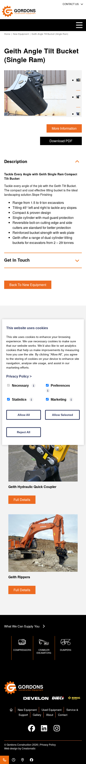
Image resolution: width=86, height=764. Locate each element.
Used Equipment (52, 710)
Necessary (20, 385)
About (49, 715)
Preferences (60, 385)
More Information (64, 128)
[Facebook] (31, 760)
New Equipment (21, 33)
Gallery (37, 715)
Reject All (23, 432)
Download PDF (60, 140)
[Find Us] (22, 760)
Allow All (24, 414)
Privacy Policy (48, 744)
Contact (62, 715)
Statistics (19, 399)
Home (7, 33)
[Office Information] (13, 760)
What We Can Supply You (21, 626)
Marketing (58, 399)
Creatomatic (28, 748)
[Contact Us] (4, 760)
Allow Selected (62, 414)
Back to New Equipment (27, 284)
